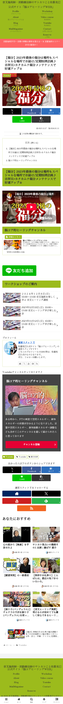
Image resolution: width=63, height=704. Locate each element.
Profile (16, 674)
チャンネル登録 (31, 444)
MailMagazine (16, 687)
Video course (46, 678)
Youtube (9, 457)
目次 (27, 143)
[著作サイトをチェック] (20, 363)
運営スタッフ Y (26, 342)
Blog (16, 682)
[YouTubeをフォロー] (28, 363)
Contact (47, 687)
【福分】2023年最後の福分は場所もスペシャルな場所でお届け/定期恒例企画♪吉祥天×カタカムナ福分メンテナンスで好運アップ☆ (32, 152)
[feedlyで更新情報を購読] (33, 363)
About (16, 678)
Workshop (46, 674)
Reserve (31, 691)
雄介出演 (34, 457)
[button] (41, 119)
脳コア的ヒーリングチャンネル (22, 160)
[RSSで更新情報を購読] (37, 363)
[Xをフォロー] (24, 363)
